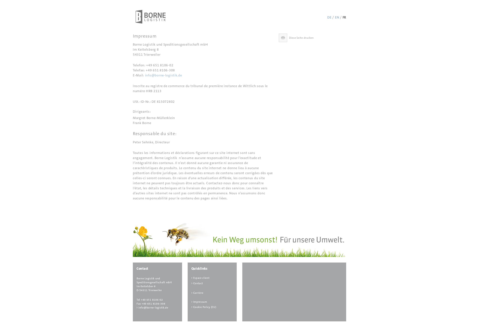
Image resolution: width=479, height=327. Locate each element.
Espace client (201, 278)
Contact (198, 283)
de (329, 17)
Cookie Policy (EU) (204, 307)
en (337, 17)
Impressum (200, 301)
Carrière (198, 292)
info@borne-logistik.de (163, 75)
